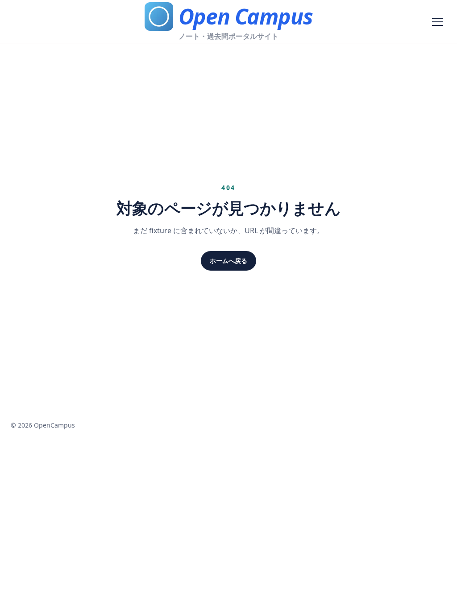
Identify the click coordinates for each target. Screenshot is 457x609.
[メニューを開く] (437, 21)
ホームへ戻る (228, 260)
